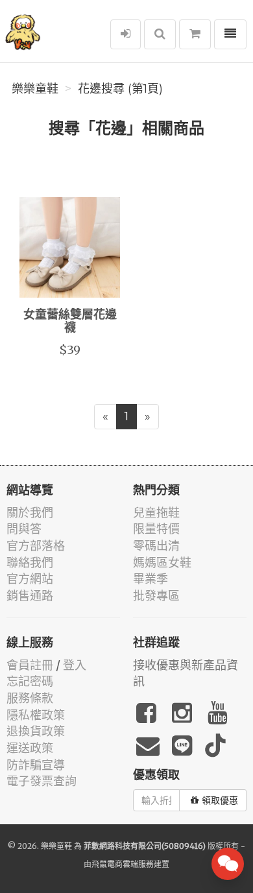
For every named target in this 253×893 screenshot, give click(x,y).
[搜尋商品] (160, 34)
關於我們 (29, 512)
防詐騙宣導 (35, 764)
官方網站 (29, 578)
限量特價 (156, 528)
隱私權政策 (35, 715)
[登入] (125, 34)
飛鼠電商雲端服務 (122, 864)
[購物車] (195, 34)
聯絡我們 (29, 562)
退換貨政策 (35, 731)
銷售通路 (29, 595)
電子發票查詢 (41, 781)
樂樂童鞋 (35, 89)
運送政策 (29, 748)
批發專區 (156, 595)
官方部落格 (35, 545)
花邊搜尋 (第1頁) (120, 89)
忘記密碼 (29, 681)
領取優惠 (220, 800)
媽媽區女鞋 (162, 562)
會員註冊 (29, 665)
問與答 (24, 528)
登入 (74, 665)
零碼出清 (156, 545)
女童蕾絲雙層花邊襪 (70, 321)
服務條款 (29, 698)
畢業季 (150, 578)
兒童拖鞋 (156, 512)
